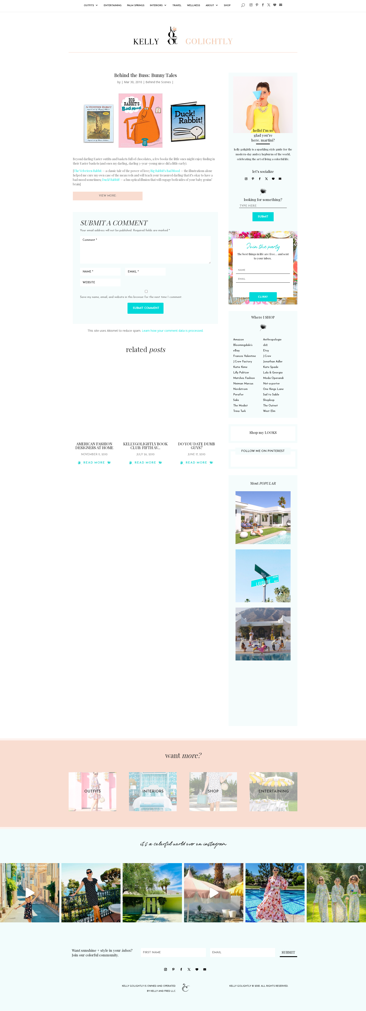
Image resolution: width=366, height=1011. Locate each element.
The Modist (240, 405)
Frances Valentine (244, 356)
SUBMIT (263, 216)
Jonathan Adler (273, 361)
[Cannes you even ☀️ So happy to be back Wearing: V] (91, 892)
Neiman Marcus (243, 383)
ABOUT (210, 5)
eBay (236, 350)
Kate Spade (270, 367)
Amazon (238, 339)
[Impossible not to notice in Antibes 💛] (29, 892)
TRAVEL (177, 5)
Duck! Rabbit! (110, 180)
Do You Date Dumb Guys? (196, 445)
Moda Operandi (273, 378)
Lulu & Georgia (273, 372)
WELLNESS (193, 5)
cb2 (265, 345)
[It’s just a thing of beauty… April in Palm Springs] (213, 892)
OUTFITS (89, 5)
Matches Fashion (244, 378)
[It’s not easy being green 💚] (152, 892)
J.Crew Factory (242, 361)
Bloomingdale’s (242, 345)
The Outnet (270, 405)
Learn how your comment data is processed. (172, 331)
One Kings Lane (273, 389)
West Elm (269, 411)
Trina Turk (239, 411)
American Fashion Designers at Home (94, 445)
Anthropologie (272, 339)
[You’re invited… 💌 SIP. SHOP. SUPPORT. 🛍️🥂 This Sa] (336, 892)
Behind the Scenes (158, 82)
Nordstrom (240, 389)
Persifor (238, 394)
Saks (236, 400)
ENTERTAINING (113, 5)
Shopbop (268, 400)
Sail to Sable (271, 394)
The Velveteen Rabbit (87, 171)
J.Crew (267, 356)
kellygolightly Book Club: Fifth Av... (145, 445)
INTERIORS (156, 5)
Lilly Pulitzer (241, 372)
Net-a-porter (271, 383)
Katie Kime (240, 367)
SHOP (227, 5)
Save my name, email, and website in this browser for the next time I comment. (131, 297)
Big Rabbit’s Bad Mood (165, 171)
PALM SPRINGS (135, 5)
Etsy (266, 350)
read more (94, 462)
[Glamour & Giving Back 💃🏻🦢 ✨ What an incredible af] (275, 892)
